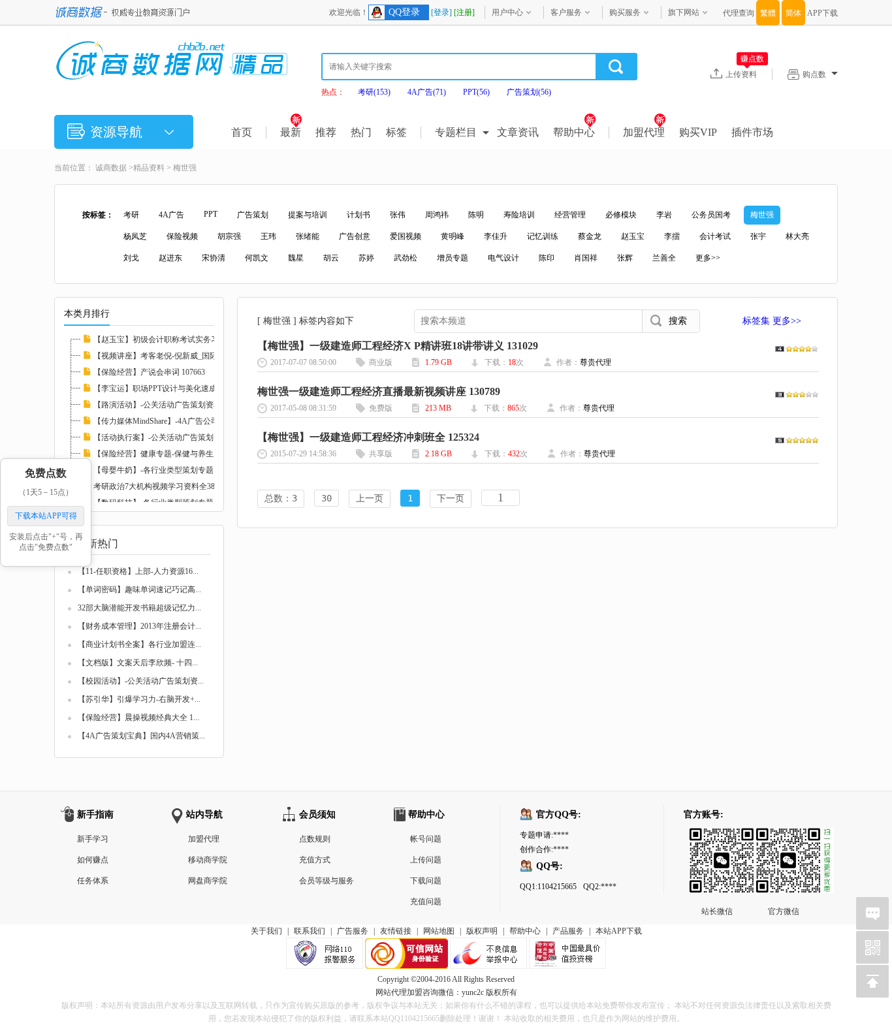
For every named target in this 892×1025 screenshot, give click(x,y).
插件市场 (752, 132)
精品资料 (149, 167)
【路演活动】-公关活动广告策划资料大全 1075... (177, 404)
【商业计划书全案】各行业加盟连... (139, 644)
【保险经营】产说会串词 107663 (149, 372)
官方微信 (784, 838)
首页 (241, 132)
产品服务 (568, 931)
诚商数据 (111, 167)
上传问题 (425, 859)
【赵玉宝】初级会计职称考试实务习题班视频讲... (178, 339)
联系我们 (309, 931)
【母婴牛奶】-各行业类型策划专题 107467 (166, 470)
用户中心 (507, 12)
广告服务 (352, 931)
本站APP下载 (619, 931)
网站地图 (438, 931)
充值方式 (314, 859)
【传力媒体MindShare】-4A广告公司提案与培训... (178, 421)
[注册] (464, 12)
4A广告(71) (426, 92)
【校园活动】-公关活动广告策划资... (141, 681)
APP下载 (822, 13)
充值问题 (425, 901)
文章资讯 (518, 132)
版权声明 (482, 931)
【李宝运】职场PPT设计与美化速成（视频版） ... (178, 388)
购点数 (814, 74)
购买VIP (698, 132)
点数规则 (314, 839)
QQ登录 (404, 12)
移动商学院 (207, 859)
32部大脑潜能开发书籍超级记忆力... (139, 607)
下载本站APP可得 (46, 515)
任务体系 (92, 880)
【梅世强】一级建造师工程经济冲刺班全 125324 (368, 437)
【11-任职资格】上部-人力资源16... (138, 571)
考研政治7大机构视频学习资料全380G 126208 (171, 486)
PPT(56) (476, 92)
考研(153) (374, 92)
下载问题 (425, 880)
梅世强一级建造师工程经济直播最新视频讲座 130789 (378, 391)
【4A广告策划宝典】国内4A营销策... (141, 735)
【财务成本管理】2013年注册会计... (139, 626)
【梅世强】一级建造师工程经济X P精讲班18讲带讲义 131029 (397, 345)
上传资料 (744, 74)
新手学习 (92, 839)
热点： (333, 92)
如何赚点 (92, 859)
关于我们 (266, 931)
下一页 (450, 498)
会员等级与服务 (326, 880)
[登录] (441, 12)
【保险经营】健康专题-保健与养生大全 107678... (177, 453)
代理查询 (738, 13)
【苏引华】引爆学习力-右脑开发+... (139, 699)
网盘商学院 (207, 880)
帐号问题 (425, 839)
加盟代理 (644, 132)
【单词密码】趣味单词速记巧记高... (139, 589)
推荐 (325, 132)
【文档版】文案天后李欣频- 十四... (138, 662)
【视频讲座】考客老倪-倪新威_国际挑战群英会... (178, 355)
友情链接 (395, 931)
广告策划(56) (529, 92)
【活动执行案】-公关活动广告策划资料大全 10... (177, 437)
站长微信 (717, 838)
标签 (396, 132)
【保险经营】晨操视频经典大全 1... (138, 717)
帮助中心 (574, 132)
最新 (290, 132)
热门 (361, 132)
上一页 (369, 498)
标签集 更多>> (771, 321)
